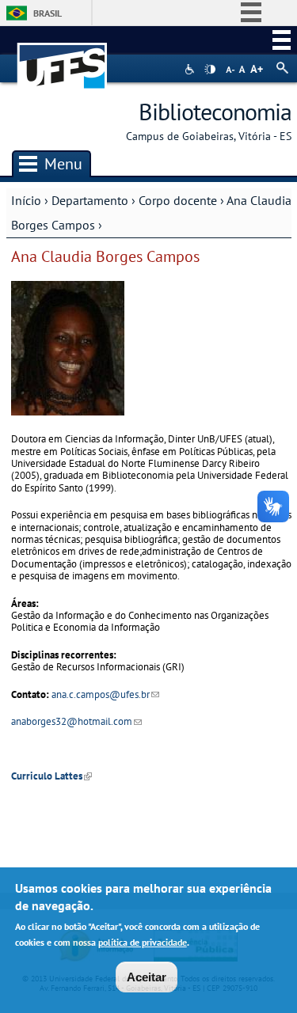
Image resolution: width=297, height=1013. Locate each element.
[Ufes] (62, 58)
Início (26, 200)
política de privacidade (142, 942)
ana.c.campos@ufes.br (105, 694)
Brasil (47, 13)
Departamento (89, 200)
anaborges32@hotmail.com (76, 721)
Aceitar (146, 977)
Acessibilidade (191, 69)
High (209, 69)
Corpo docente (178, 200)
